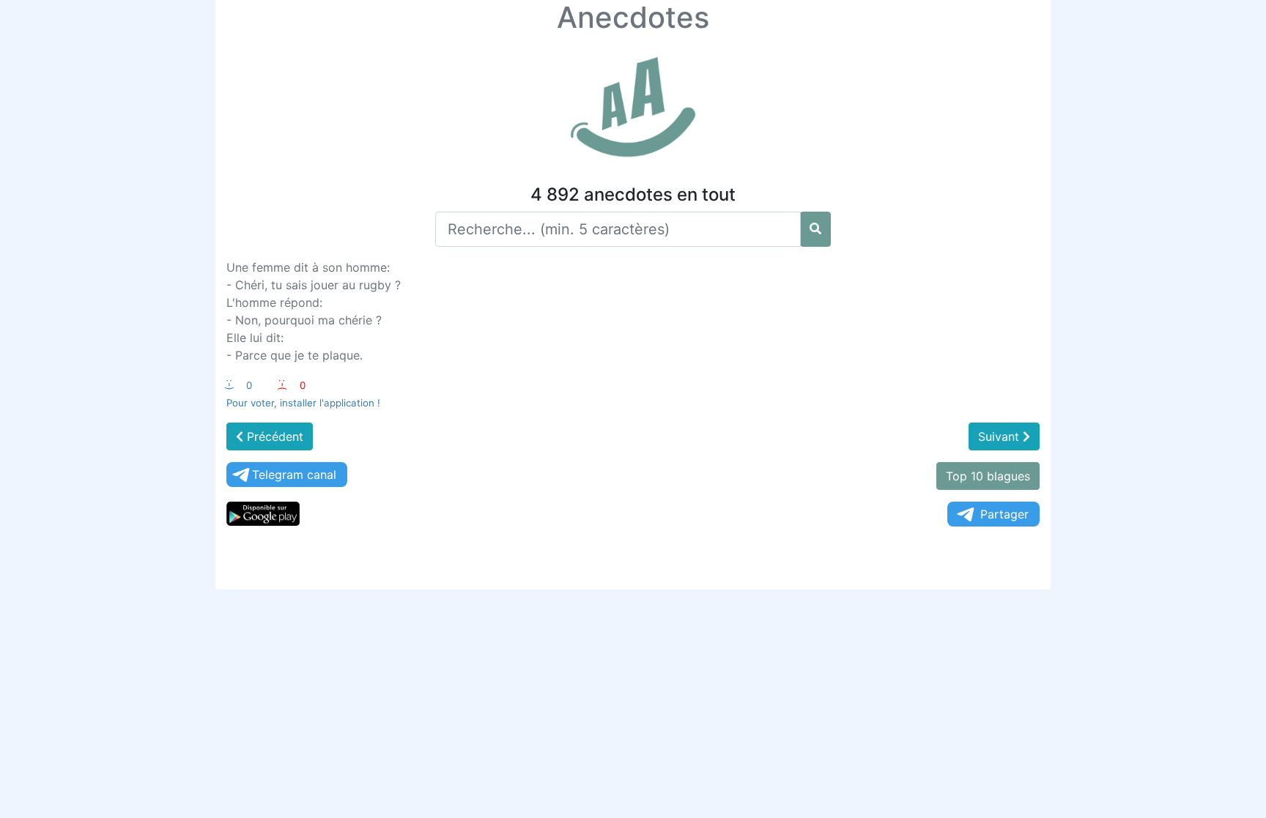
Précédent (273, 436)
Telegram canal (294, 474)
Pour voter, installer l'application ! (303, 403)
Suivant (1000, 436)
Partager (1004, 514)
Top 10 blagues (988, 476)
